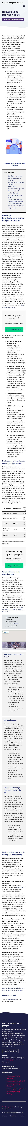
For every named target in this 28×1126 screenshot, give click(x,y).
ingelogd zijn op (12, 999)
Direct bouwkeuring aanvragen (13, 19)
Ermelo (21, 607)
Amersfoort (19, 610)
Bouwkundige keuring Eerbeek (15, 1081)
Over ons (4, 1116)
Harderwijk (5, 610)
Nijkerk (11, 963)
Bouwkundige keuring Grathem (15, 1089)
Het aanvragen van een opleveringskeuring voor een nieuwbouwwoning (15, 201)
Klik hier (16, 624)
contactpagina (10, 1060)
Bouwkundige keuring (8, 1107)
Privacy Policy (13, 1116)
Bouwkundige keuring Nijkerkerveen (13, 988)
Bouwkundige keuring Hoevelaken (12, 990)
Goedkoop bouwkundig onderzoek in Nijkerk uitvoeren (15, 178)
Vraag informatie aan (10, 1051)
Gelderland (19, 887)
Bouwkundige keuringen (12, 2)
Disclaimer (21, 1116)
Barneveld (5, 612)
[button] (15, 164)
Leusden (12, 610)
